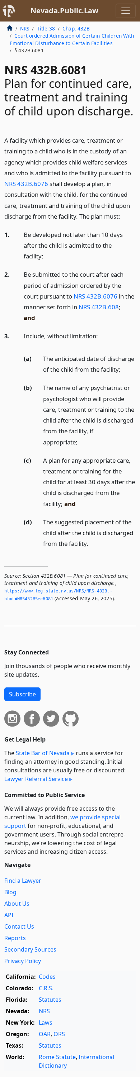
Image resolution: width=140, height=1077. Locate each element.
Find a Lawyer (22, 881)
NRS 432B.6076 (26, 184)
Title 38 (46, 28)
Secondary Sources (30, 949)
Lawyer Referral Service (36, 779)
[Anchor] (124, 216)
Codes (47, 977)
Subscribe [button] (22, 694)
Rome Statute (57, 1057)
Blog (10, 892)
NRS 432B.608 (99, 307)
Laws (45, 1022)
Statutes (50, 1000)
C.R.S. (46, 988)
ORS (59, 1034)
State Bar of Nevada (43, 753)
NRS (24, 28)
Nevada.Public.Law (64, 10)
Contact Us (19, 926)
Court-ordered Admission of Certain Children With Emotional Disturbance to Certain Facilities (72, 39)
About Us (16, 903)
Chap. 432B (76, 28)
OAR (45, 1034)
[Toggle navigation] (126, 11)
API (8, 915)
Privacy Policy (22, 961)
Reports (15, 938)
